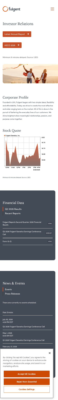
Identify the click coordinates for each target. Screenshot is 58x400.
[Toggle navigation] (52, 9)
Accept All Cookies (27, 374)
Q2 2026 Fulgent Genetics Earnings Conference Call (28, 232)
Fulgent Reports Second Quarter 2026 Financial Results (28, 223)
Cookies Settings (27, 389)
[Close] (49, 353)
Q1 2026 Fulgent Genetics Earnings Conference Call (23, 340)
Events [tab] (8, 289)
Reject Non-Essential (27, 381)
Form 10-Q (28, 242)
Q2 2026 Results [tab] (13, 209)
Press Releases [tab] (12, 293)
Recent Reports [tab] (13, 213)
